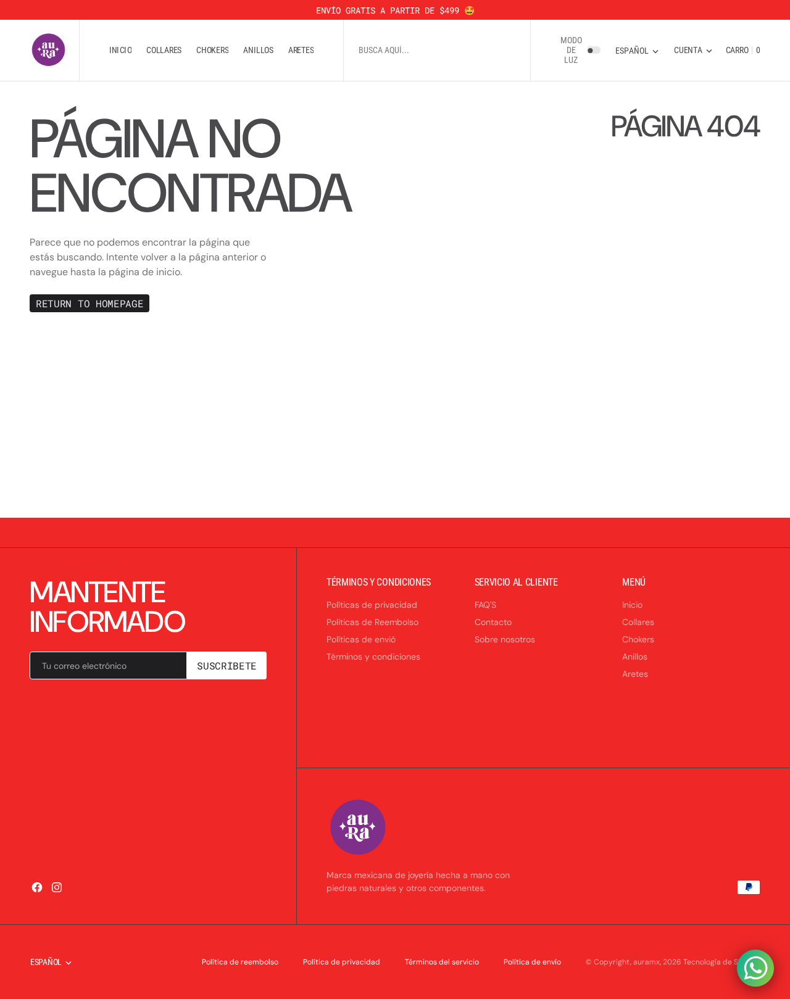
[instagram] (57, 887)
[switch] (594, 50)
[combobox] (437, 50)
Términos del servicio (442, 962)
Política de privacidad (341, 962)
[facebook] (37, 887)
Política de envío (532, 962)
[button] (693, 50)
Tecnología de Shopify (721, 962)
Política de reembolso (240, 962)
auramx (646, 962)
